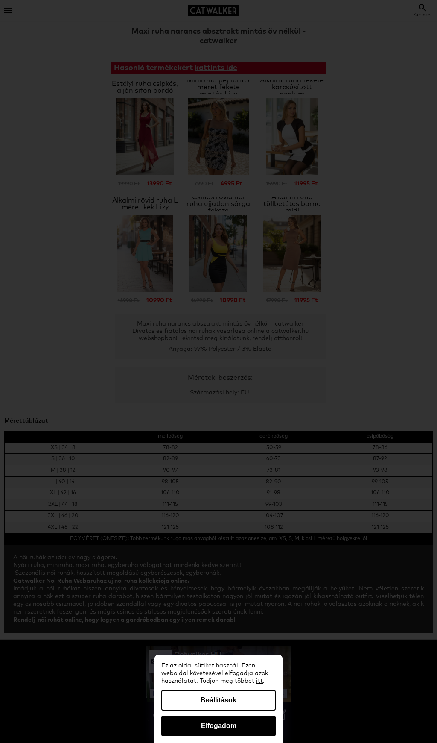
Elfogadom (218, 725)
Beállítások (218, 700)
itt (259, 681)
